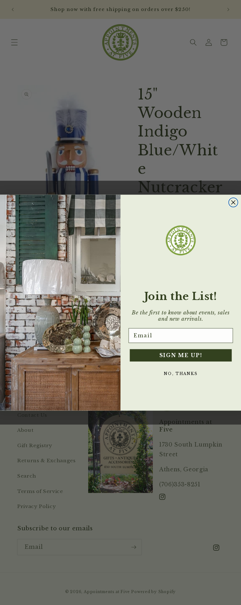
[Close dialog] (233, 202)
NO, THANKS (180, 373)
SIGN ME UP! (180, 355)
